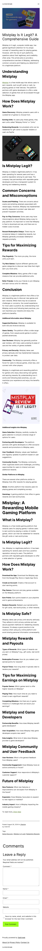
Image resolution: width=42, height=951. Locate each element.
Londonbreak (7, 4)
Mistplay (5, 83)
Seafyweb (21, 938)
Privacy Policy (15, 942)
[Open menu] (38, 4)
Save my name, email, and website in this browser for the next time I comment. (20, 917)
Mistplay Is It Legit (19, 834)
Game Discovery (7, 834)
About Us (5, 942)
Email (5, 898)
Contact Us (25, 942)
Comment (7, 866)
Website (6, 907)
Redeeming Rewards (33, 834)
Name (5, 889)
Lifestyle (23, 824)
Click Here (17, 812)
